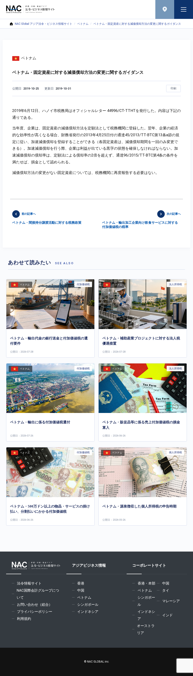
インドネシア (87, 612)
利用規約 (24, 619)
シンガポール (87, 604)
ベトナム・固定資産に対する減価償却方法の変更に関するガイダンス (137, 23)
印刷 (173, 88)
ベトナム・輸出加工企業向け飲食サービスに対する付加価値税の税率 (141, 220)
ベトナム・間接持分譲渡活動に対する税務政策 (46, 218)
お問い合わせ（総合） (34, 604)
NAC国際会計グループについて (38, 594)
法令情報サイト (29, 583)
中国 (80, 590)
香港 (80, 583)
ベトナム (82, 23)
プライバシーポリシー (34, 612)
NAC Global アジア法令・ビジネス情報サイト (43, 23)
